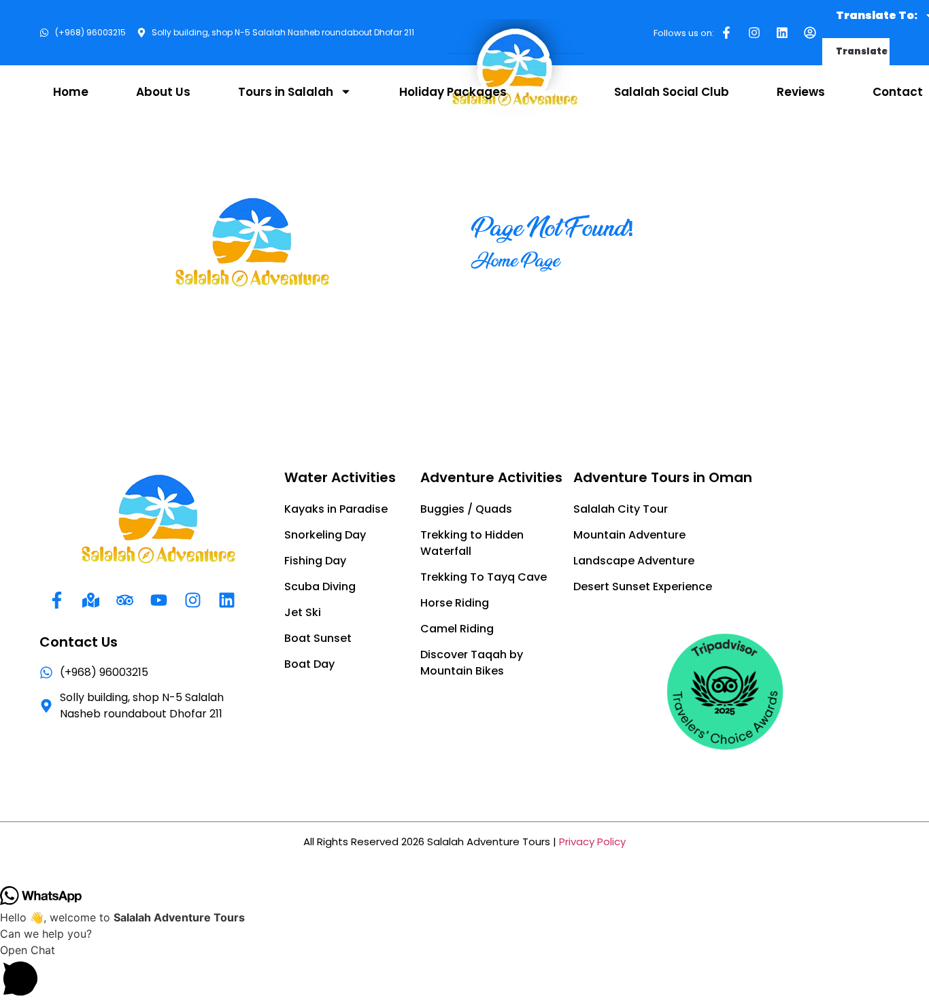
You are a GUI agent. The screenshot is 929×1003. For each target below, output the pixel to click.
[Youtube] (158, 600)
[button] (464, 972)
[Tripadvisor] (124, 600)
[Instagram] (754, 32)
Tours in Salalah (285, 92)
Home (70, 92)
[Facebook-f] (726, 32)
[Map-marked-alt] (90, 600)
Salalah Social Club (671, 92)
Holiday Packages (453, 92)
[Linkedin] (782, 32)
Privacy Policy (592, 841)
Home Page (515, 260)
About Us (163, 92)
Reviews (801, 92)
